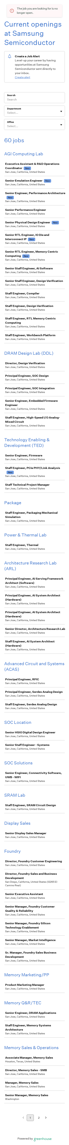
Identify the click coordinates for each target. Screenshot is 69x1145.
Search (11, 95)
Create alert (22, 77)
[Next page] (46, 1117)
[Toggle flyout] (61, 111)
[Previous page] (23, 1117)
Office (10, 122)
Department (14, 108)
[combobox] (7, 113)
